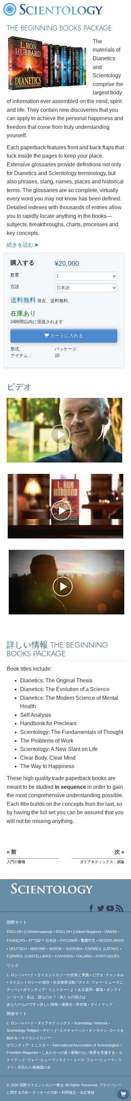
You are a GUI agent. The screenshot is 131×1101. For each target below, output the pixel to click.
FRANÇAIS (16, 940)
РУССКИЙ (68, 940)
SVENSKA (74, 949)
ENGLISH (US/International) (29, 932)
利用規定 (68, 1092)
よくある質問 (81, 990)
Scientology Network (90, 1023)
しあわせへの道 (55, 1052)
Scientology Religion (23, 1030)
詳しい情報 (49, 1004)
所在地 (81, 1004)
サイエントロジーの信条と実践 (63, 975)
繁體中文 (88, 940)
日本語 (50, 940)
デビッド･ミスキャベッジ (64, 1030)
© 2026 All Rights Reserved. (53, 1085)
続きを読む (20, 245)
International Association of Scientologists (86, 1045)
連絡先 (67, 1004)
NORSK (55, 949)
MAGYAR (38, 949)
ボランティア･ (45, 990)
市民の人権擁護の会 (34, 1067)
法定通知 (87, 1092)
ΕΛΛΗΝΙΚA (64, 956)
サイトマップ (101, 1004)
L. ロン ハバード (20, 975)
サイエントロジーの (29, 982)
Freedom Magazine (22, 1052)
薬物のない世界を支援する (93, 1052)
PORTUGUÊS (107, 956)
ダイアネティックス (54, 1023)
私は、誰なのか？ (41, 997)
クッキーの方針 (45, 1092)
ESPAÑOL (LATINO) (102, 949)
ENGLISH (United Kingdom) (78, 932)
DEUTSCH (18, 949)
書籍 (99, 990)
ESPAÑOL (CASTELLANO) (29, 956)
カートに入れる (66, 335)
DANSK (110, 932)
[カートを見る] (123, 1094)
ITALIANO (84, 956)
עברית (35, 940)
